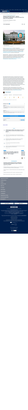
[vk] (13, 207)
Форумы (13, 9)
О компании (2, 187)
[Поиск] (23, 11)
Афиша (20, 9)
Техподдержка (3, 193)
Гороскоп (23, 9)
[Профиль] (27, 11)
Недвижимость (2, 9)
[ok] (17, 207)
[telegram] (11, 207)
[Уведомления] (25, 11)
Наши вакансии (3, 191)
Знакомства (6, 9)
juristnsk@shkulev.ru (21, 213)
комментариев (7, 24)
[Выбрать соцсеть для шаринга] (24, 24)
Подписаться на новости (4, 178)
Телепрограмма (16, 9)
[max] (15, 207)
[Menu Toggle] (1, 11)
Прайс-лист (2, 185)
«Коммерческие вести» (9, 48)
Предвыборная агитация (4, 195)
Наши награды (3, 189)
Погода (10, 9)
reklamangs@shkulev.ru (24, 215)
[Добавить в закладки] (22, 24)
